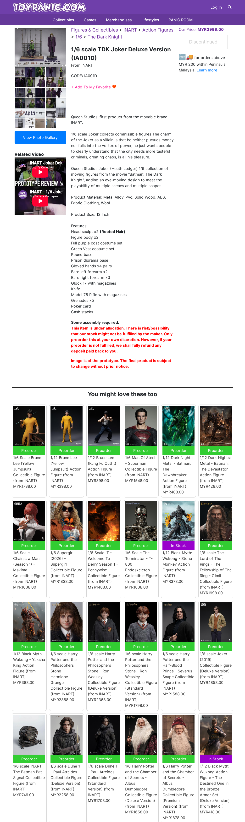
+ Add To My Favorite (94, 87)
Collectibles (63, 19)
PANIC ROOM (181, 19)
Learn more (207, 70)
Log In (216, 7)
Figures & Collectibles (94, 30)
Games (90, 19)
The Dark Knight (105, 37)
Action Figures (157, 30)
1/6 (78, 37)
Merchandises (119, 19)
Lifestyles (150, 19)
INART (130, 30)
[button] (230, 7)
